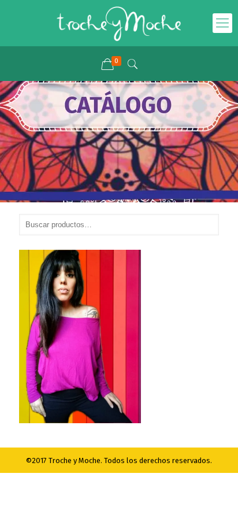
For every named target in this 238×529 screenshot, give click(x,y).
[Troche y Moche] (119, 23)
